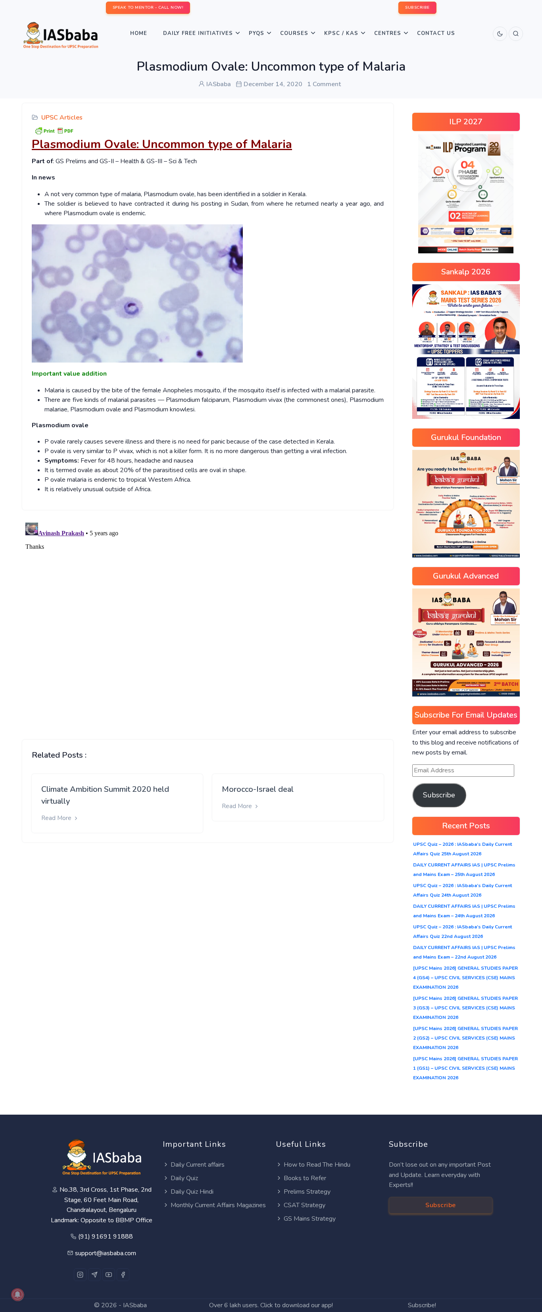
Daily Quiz (184, 1178)
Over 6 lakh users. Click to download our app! (271, 1305)
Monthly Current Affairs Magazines (218, 1205)
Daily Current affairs (198, 1164)
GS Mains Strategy (310, 1218)
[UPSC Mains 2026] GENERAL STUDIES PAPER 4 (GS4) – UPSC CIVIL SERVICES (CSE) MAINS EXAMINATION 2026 (465, 977)
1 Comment (324, 84)
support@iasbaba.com (105, 1253)
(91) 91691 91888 (105, 1236)
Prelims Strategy (307, 1191)
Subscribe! (422, 1305)
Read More (57, 818)
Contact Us (436, 33)
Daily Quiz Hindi (192, 1191)
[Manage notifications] (17, 1294)
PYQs (256, 33)
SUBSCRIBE (417, 7)
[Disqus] (207, 618)
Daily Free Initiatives (198, 33)
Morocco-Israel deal (258, 789)
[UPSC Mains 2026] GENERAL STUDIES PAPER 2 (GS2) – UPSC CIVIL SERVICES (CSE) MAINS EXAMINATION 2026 (465, 1038)
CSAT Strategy (304, 1205)
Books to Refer (305, 1178)
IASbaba (135, 1305)
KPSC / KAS (341, 33)
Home (138, 33)
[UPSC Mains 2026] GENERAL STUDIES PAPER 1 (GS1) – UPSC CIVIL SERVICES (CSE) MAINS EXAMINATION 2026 (465, 1068)
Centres (387, 33)
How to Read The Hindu (317, 1164)
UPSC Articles (62, 117)
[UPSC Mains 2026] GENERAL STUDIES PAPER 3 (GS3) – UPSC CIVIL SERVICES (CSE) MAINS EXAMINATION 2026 (465, 1008)
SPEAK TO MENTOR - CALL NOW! (148, 7)
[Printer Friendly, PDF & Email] (54, 130)
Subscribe (439, 795)
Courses (294, 33)
